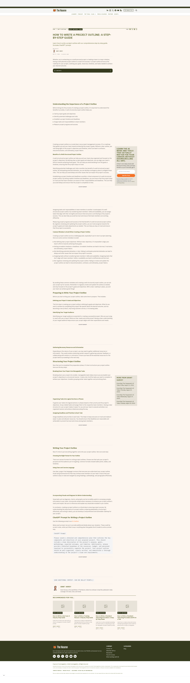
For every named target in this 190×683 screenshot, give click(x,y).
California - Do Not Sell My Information (82, 670)
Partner (110, 14)
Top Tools (87, 14)
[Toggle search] (136, 10)
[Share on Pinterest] (134, 29)
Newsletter (129, 10)
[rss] (121, 10)
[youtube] (118, 10)
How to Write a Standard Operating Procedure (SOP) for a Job (126, 617)
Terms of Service (57, 670)
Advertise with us (110, 650)
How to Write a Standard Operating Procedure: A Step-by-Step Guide (105, 617)
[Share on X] (132, 29)
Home (54, 29)
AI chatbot (75, 521)
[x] (113, 10)
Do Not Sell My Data (127, 673)
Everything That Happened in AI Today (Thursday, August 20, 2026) (125, 390)
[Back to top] (187, 678)
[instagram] (110, 10)
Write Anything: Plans (75, 29)
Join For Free (126, 175)
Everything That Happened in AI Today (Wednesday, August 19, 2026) (125, 396)
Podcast (80, 14)
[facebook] (115, 10)
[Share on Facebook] (130, 29)
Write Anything (62, 29)
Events (116, 14)
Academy (74, 14)
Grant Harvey (59, 51)
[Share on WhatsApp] (136, 29)
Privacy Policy (121, 182)
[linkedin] (107, 10)
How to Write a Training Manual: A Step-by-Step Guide (83, 616)
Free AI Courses (102, 14)
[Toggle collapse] (3, 675)
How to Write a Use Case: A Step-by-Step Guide (61, 616)
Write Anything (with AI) (112, 656)
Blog (92, 14)
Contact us (109, 648)
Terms (133, 181)
